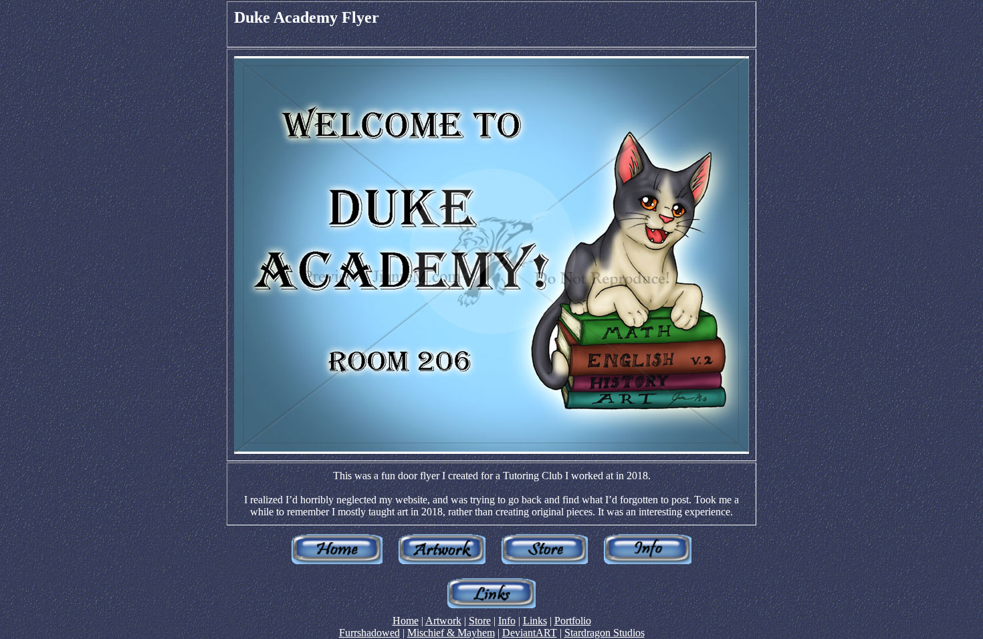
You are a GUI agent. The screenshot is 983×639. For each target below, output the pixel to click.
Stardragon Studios (604, 632)
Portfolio (572, 620)
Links (535, 620)
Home (406, 620)
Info (507, 620)
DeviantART (529, 632)
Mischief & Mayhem (451, 632)
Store (480, 620)
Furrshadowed (369, 632)
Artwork (443, 620)
